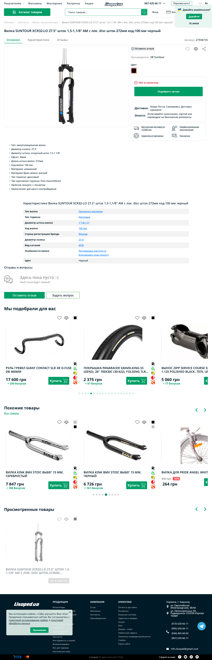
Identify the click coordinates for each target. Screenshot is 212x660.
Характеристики (38, 40)
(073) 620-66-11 (180, 624)
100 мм (83, 228)
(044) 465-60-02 (180, 633)
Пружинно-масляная (91, 211)
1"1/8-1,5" (84, 223)
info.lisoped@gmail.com (184, 649)
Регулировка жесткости (92, 251)
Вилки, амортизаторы (45, 22)
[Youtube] (185, 657)
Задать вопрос (63, 295)
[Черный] (134, 71)
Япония (83, 234)
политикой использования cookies (28, 620)
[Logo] (114, 5)
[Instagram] (191, 657)
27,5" (81, 240)
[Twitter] (197, 657)
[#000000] (75, 427)
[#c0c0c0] (153, 427)
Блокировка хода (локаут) (94, 254)
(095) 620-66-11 (180, 628)
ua (200, 3)
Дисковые (84, 217)
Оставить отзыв (24, 295)
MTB (81, 245)
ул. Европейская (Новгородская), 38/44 (183, 606)
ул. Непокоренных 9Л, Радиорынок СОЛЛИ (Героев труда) (187, 613)
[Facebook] (179, 657)
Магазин (9, 22)
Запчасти (23, 22)
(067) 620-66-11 (180, 638)
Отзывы (62, 40)
